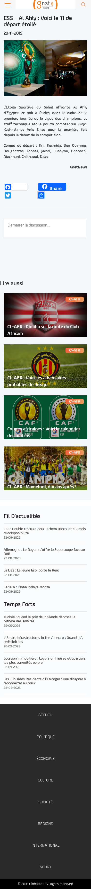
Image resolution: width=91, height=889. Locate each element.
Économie (45, 759)
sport (45, 867)
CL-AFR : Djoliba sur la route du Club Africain (43, 330)
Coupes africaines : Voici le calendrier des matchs (43, 432)
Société (45, 802)
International (45, 846)
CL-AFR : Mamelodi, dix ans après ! (41, 487)
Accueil (45, 715)
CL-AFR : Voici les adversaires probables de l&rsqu (36, 381)
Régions (45, 824)
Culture (45, 780)
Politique (46, 737)
